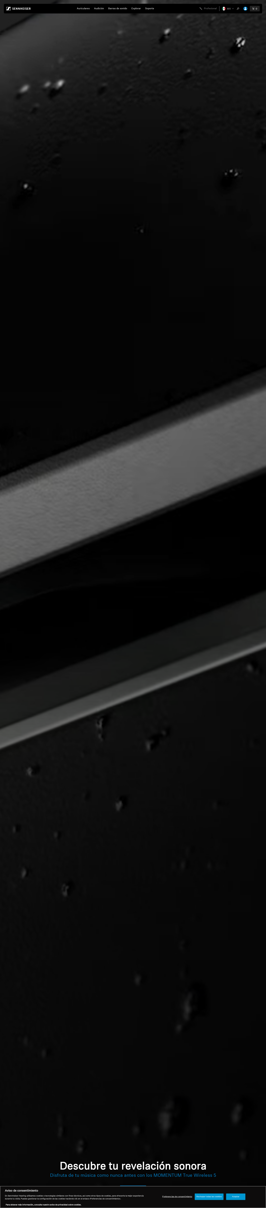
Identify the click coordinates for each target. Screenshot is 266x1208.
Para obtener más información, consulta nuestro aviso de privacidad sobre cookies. (43, 1205)
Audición (99, 8)
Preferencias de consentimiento (177, 1197)
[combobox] (238, 8)
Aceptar (236, 1197)
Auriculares (83, 8)
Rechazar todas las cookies (209, 1197)
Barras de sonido (117, 8)
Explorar (136, 8)
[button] (228, 8)
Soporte (149, 8)
